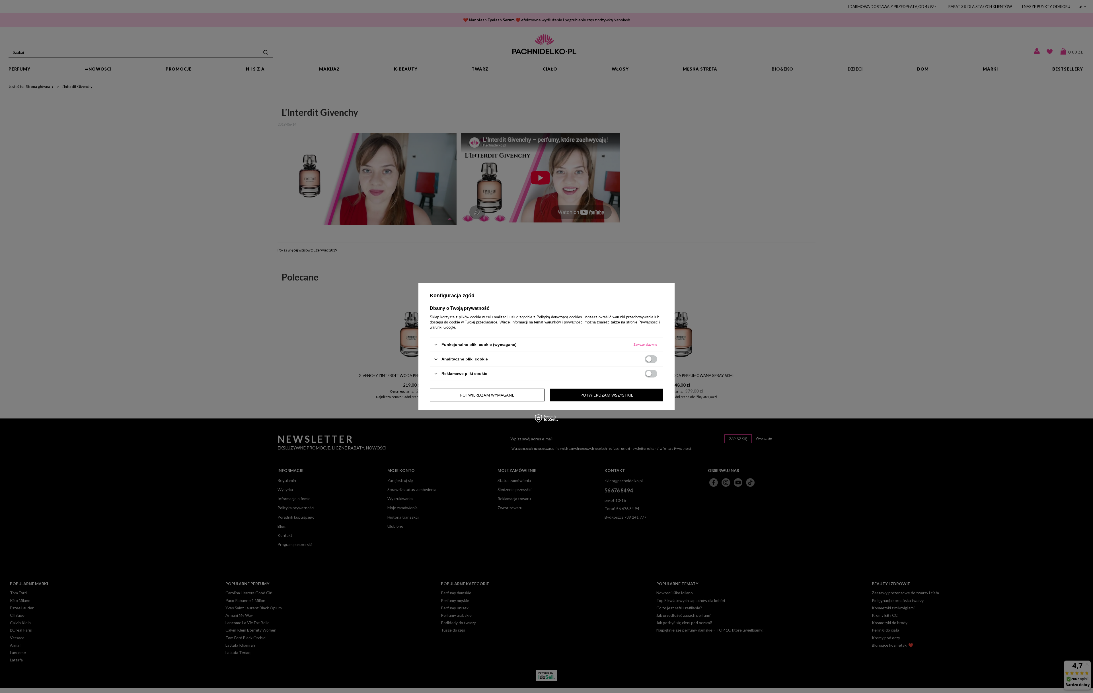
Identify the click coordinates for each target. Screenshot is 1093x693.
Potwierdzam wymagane (487, 394)
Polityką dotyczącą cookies (559, 317)
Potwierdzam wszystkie (606, 394)
